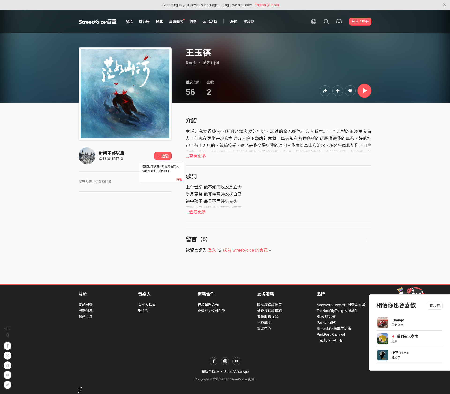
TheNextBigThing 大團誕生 (337, 311)
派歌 (233, 21)
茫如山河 (210, 62)
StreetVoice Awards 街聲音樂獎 (341, 305)
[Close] (444, 5)
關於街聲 (86, 305)
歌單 (159, 21)
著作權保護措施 (269, 311)
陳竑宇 (396, 357)
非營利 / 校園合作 (211, 311)
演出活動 (210, 21)
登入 (212, 250)
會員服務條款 (267, 317)
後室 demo (400, 353)
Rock (191, 62)
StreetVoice (98, 21)
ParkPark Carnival (331, 334)
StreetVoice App (236, 372)
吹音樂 (248, 21)
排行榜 (144, 21)
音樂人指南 (147, 305)
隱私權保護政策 (269, 305)
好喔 (179, 179)
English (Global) (267, 5)
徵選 (193, 21)
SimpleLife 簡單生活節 (334, 328)
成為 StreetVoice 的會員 (245, 250)
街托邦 (143, 311)
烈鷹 (395, 341)
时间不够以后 (111, 153)
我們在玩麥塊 (407, 336)
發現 (129, 21)
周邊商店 (176, 21)
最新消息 (86, 311)
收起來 (434, 306)
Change (398, 320)
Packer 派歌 (326, 322)
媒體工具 (86, 317)
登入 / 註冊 (360, 21)
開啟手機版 (210, 372)
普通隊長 (398, 325)
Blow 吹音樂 (326, 317)
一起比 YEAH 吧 (329, 340)
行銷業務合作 (208, 305)
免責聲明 (264, 322)
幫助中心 (264, 328)
